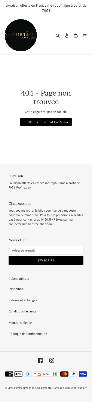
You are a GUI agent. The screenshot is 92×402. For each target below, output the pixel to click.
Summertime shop (24, 387)
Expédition (16, 289)
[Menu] (84, 35)
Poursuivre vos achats (43, 122)
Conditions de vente (22, 311)
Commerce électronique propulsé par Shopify (61, 387)
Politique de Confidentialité (28, 334)
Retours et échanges (23, 300)
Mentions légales (20, 322)
